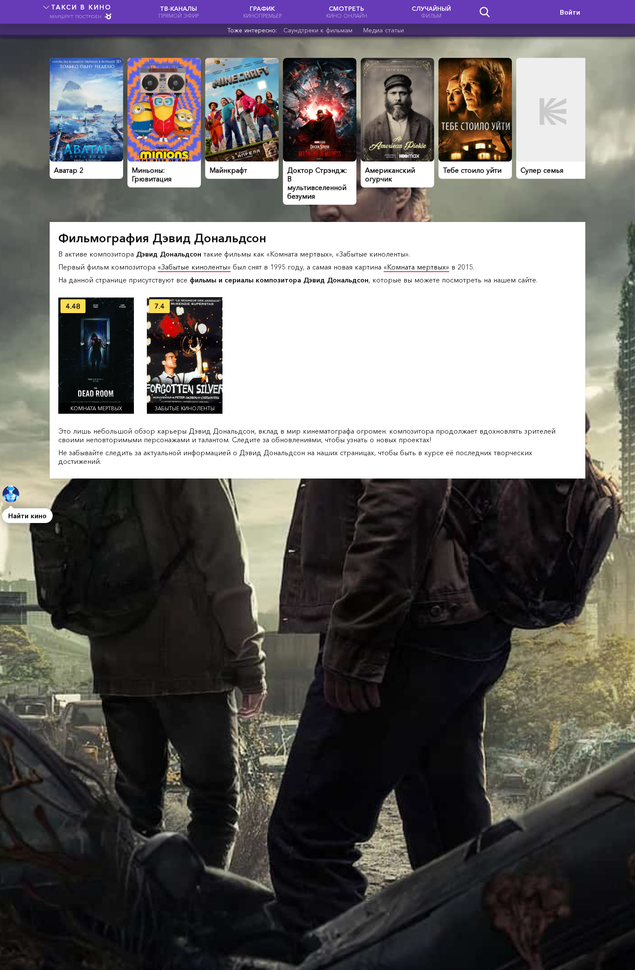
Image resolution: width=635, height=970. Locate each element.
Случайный (431, 12)
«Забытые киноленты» (194, 267)
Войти (570, 12)
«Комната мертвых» (416, 267)
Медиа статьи (383, 30)
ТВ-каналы (179, 12)
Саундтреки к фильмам (317, 30)
